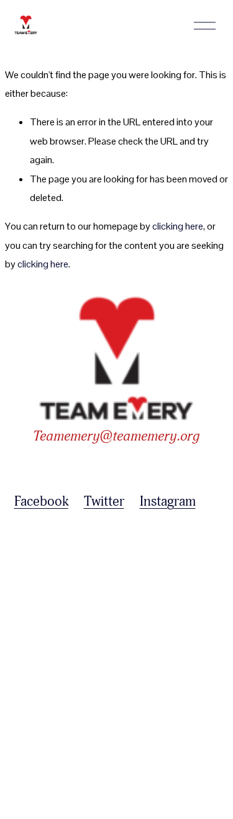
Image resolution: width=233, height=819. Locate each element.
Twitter (104, 501)
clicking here (177, 226)
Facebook (41, 501)
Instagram (168, 501)
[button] (40, 561)
